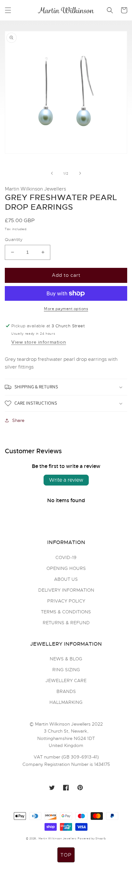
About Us (66, 579)
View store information (38, 342)
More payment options (66, 308)
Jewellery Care (66, 680)
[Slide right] (80, 173)
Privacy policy (66, 601)
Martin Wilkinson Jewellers (57, 838)
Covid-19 (66, 557)
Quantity (13, 239)
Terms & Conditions (66, 612)
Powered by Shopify (92, 838)
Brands (66, 691)
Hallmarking (66, 702)
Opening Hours (66, 568)
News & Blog (66, 659)
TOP (66, 855)
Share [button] (18, 420)
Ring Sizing (66, 670)
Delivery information (66, 590)
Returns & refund (66, 623)
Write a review (66, 480)
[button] (8, 10)
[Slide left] (52, 173)
